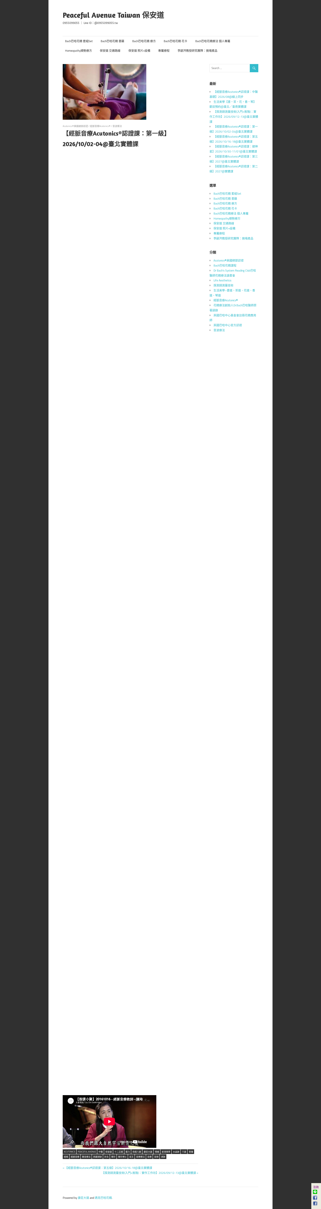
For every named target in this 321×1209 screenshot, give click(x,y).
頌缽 (163, 1156)
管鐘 (191, 1151)
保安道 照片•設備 (139, 50)
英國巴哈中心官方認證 (227, 325)
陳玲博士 (122, 1156)
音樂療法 (140, 1156)
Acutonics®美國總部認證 (75, 126)
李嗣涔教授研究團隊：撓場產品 (197, 50)
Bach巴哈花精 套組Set (79, 41)
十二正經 (118, 1151)
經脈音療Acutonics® (100, 126)
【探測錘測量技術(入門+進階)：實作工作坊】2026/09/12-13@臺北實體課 (149, 1173)
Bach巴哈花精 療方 (144, 41)
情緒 (157, 1151)
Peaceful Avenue (87, 1151)
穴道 (184, 1151)
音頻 (156, 1156)
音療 (149, 1156)
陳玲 (113, 1156)
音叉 (131, 1156)
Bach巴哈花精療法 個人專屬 (212, 41)
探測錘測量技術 (223, 285)
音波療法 (117, 126)
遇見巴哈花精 (103, 1198)
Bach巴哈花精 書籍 (112, 41)
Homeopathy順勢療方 (78, 50)
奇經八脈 (136, 1151)
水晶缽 (176, 1151)
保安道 (108, 1151)
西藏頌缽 (97, 1156)
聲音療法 (86, 1156)
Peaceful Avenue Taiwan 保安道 (113, 15)
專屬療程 (164, 50)
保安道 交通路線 (110, 50)
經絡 (66, 1156)
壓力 (128, 1151)
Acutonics (69, 1151)
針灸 (106, 1156)
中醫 (100, 1151)
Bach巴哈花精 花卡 (175, 41)
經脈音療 (75, 1156)
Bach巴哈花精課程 (224, 265)
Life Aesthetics (222, 280)
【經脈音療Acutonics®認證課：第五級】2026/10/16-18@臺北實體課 (108, 1168)
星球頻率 (166, 1151)
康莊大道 (148, 1151)
